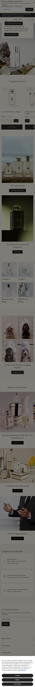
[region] (17, 671)
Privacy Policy (22, 670)
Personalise (17, 684)
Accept (17, 675)
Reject (17, 680)
